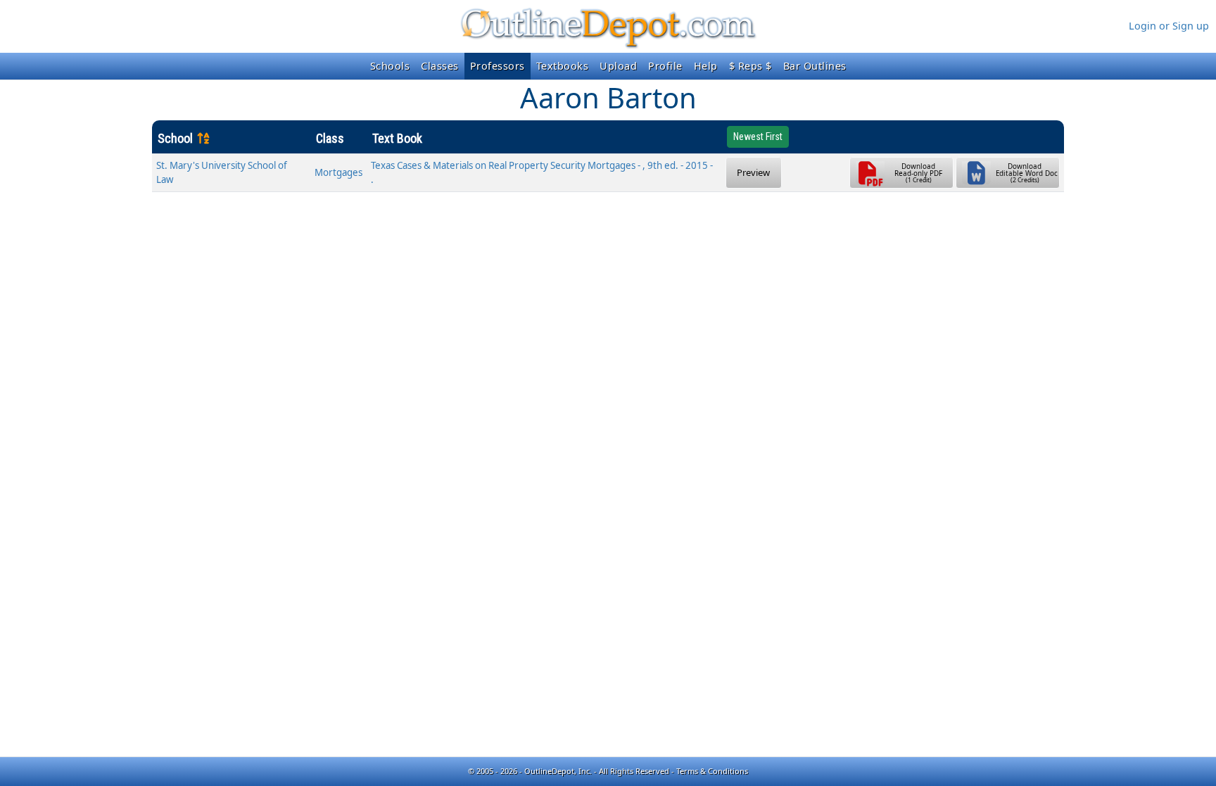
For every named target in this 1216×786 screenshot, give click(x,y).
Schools (390, 65)
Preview (753, 172)
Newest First (758, 136)
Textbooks (562, 65)
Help (706, 65)
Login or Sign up (1169, 25)
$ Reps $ (750, 65)
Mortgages (338, 172)
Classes (440, 65)
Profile (665, 65)
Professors (497, 65)
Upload (618, 65)
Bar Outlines (815, 65)
